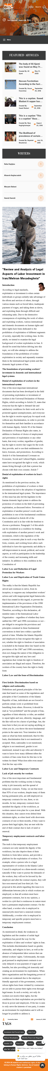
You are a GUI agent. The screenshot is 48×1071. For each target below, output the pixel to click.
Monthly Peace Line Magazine (32, 1038)
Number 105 (8, 1043)
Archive (31, 7)
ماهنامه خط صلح (10, 1049)
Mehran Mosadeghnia (11, 1038)
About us (38, 7)
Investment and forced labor (14, 1032)
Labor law (31, 1032)
